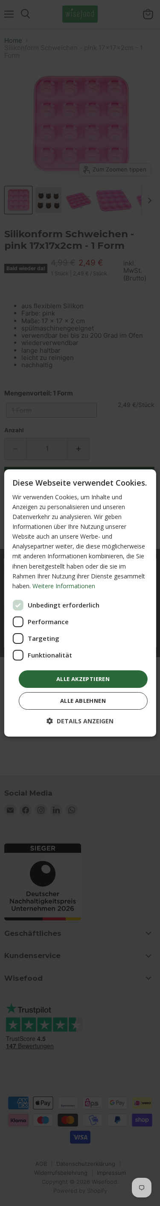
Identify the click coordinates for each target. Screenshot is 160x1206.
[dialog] (80, 603)
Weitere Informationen (63, 586)
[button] (80, 721)
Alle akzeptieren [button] (83, 679)
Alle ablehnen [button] (83, 701)
